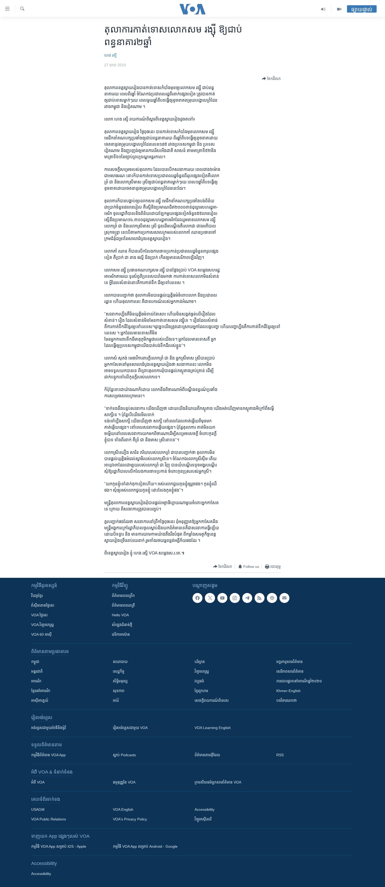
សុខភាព (118, 691)
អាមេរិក (36, 681)
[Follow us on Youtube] (222, 598)
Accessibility (204, 809)
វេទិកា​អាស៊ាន (121, 634)
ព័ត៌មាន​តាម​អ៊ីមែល (207, 755)
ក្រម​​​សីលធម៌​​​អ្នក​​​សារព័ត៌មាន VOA (218, 782)
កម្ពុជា (35, 662)
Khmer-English (288, 691)
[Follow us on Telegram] (247, 598)
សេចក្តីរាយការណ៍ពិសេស (212, 700)
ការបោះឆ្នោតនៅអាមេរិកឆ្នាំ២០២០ (299, 681)
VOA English (123, 809)
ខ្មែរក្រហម (201, 691)
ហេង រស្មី (110, 55)
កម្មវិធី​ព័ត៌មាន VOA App (48, 755)
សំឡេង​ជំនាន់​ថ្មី (122, 625)
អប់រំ (116, 700)
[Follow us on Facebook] (197, 598)
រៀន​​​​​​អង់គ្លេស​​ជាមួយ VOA (130, 728)
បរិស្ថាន (200, 662)
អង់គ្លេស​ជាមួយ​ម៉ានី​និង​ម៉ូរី (48, 728)
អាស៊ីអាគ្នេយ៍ (39, 700)
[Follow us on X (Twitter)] (210, 598)
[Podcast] (272, 598)
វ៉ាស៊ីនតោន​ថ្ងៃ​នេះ (42, 605)
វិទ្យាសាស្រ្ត (202, 671)
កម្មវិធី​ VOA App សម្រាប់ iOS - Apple (58, 846)
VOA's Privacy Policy (130, 819)
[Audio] (323, 9)
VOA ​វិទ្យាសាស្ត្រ (42, 625)
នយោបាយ (120, 662)
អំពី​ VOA (38, 782)
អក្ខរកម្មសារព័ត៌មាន (289, 662)
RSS (280, 755)
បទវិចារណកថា (286, 700)
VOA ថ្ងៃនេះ (39, 615)
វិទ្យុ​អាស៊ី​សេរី (203, 819)
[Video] (339, 9)
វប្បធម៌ (199, 681)
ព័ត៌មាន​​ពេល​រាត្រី (123, 605)
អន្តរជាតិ (37, 671)
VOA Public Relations (48, 819)
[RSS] (260, 598)
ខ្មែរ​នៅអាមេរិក (40, 691)
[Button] (271, 78)
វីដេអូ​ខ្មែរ (37, 596)
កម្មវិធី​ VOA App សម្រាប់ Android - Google (145, 846)
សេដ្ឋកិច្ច (118, 671)
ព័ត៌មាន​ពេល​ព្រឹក (123, 596)
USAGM (38, 809)
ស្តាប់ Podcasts (124, 755)
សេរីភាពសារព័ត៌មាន (290, 671)
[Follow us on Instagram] (235, 598)
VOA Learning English (213, 728)
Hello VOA (120, 615)
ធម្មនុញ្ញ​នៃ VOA (124, 782)
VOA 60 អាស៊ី (41, 634)
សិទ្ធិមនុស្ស (120, 681)
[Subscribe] (284, 598)
